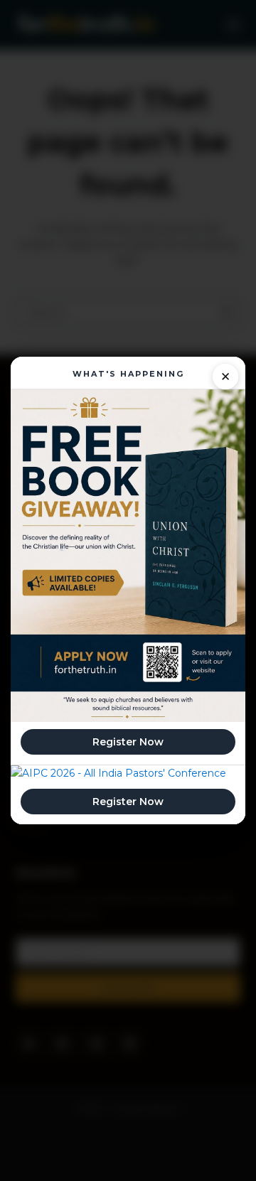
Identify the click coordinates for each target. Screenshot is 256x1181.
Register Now (128, 741)
